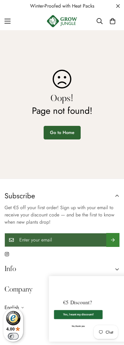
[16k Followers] (7, 254)
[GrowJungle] (62, 21)
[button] (112, 21)
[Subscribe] (112, 240)
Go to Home (62, 132)
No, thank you (57, 326)
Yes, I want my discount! (57, 314)
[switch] (13, 336)
